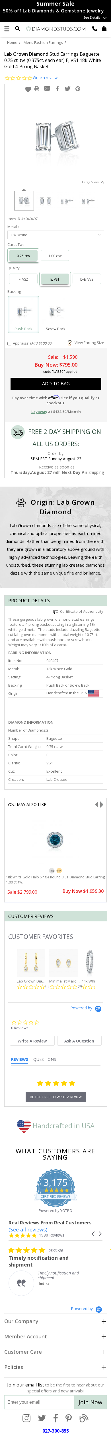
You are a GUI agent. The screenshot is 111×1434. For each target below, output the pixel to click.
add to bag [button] (56, 383)
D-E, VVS (86, 279)
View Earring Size (88, 342)
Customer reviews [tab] (31, 916)
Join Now (90, 1402)
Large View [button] (91, 182)
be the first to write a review (56, 1097)
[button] (28, 89)
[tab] (32, 1041)
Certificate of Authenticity (80, 611)
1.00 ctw (54, 255)
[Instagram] (26, 1419)
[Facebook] (56, 1419)
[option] (23, 200)
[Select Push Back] (23, 312)
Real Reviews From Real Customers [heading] (50, 1222)
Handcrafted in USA (62, 1125)
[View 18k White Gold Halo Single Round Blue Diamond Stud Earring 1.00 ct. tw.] (55, 862)
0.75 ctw (23, 255)
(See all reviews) (28, 1229)
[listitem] (51, 1271)
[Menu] (6, 28)
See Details (92, 17)
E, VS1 (54, 279)
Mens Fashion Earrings (43, 42)
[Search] (18, 28)
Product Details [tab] (29, 600)
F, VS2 (23, 279)
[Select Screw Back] (55, 312)
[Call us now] (94, 28)
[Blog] (84, 1419)
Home (12, 42)
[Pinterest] (68, 1419)
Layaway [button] (39, 411)
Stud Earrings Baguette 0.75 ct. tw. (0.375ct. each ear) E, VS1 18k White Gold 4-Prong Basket (52, 60)
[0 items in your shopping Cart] (104, 28)
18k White (19, 234)
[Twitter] (42, 1419)
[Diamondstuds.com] (55, 29)
